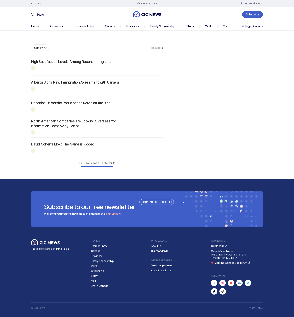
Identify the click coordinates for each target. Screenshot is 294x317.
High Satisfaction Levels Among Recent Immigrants (71, 62)
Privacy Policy (255, 307)
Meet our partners (161, 265)
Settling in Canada (251, 26)
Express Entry (85, 26)
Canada (110, 26)
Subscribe (252, 14)
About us (156, 245)
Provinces (132, 26)
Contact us (218, 245)
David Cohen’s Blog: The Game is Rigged (62, 144)
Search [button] (40, 14)
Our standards (159, 250)
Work (208, 26)
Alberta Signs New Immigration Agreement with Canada (75, 82)
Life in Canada (99, 285)
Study (190, 26)
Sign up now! (113, 213)
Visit (226, 26)
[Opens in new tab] (214, 283)
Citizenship (57, 26)
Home (35, 26)
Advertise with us (161, 270)
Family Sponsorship (162, 26)
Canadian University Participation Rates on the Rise (70, 103)
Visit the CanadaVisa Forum (231, 262)
